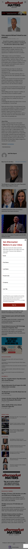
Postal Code (6, 275)
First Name (6, 262)
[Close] (25, 240)
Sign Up (14, 305)
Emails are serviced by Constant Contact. (14, 301)
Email (4, 255)
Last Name (5, 269)
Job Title (5, 289)
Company (5, 282)
